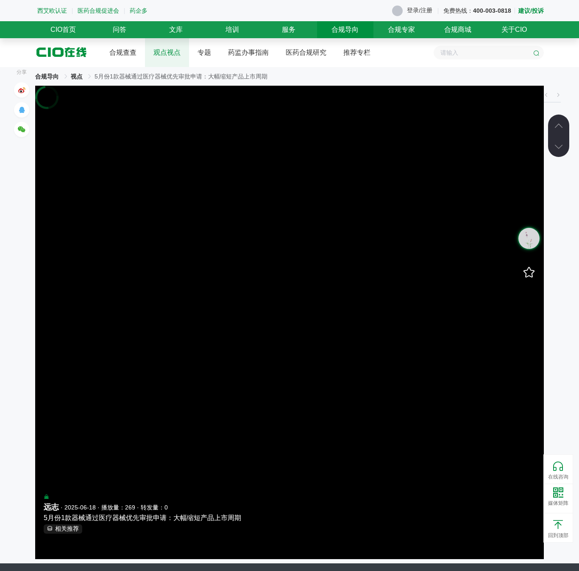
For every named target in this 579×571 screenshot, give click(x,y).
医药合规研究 (306, 52)
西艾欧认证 (52, 10)
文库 (176, 29)
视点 (77, 76)
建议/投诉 (531, 10)
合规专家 (401, 29)
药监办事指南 (248, 52)
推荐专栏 (356, 52)
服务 (288, 29)
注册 (426, 10)
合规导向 (345, 29)
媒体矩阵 (558, 503)
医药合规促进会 (98, 10)
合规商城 (457, 29)
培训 (232, 29)
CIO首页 (63, 29)
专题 (204, 52)
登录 (413, 10)
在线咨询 (558, 477)
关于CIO (514, 29)
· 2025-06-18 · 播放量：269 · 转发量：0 (106, 507)
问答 (119, 29)
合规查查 (122, 52)
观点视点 (167, 52)
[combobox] (489, 52)
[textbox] (489, 52)
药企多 (139, 10)
